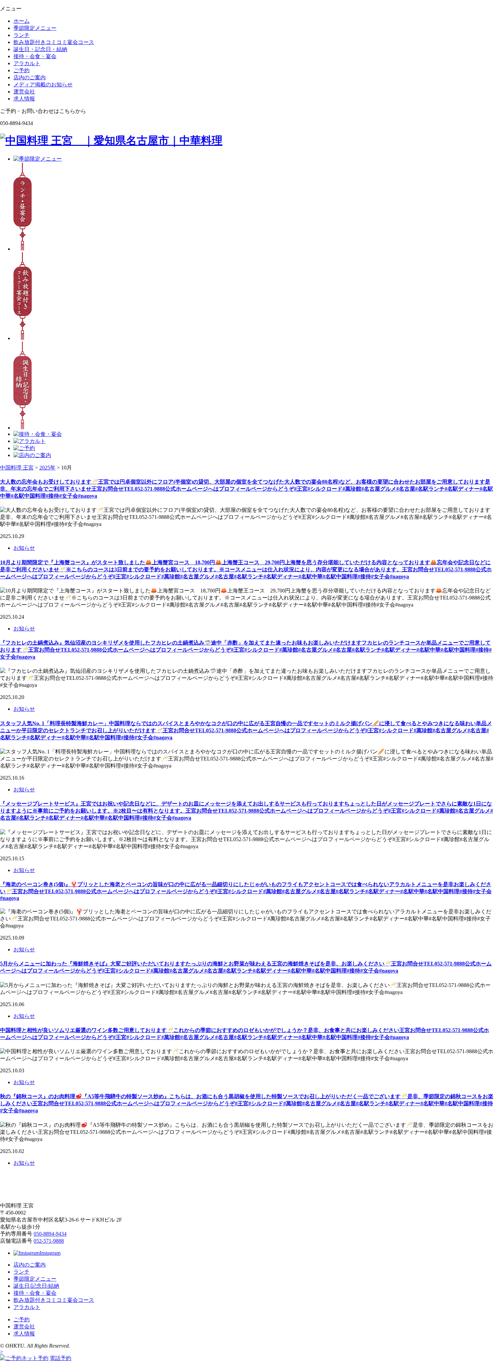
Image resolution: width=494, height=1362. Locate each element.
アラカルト (26, 63)
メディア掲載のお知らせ (43, 84)
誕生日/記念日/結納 (36, 1286)
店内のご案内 (29, 77)
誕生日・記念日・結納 (40, 49)
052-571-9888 (49, 1241)
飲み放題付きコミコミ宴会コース (53, 42)
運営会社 (24, 91)
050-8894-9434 (50, 1234)
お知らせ (24, 548)
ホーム (21, 21)
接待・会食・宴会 (34, 56)
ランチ (21, 35)
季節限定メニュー (34, 28)
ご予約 (21, 70)
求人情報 (24, 98)
